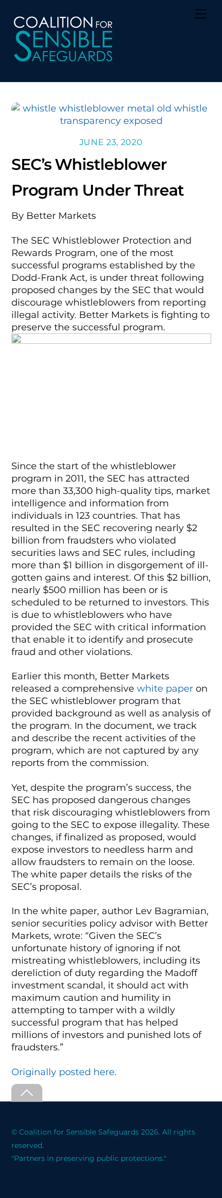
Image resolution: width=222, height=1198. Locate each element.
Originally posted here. (64, 1072)
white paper (165, 688)
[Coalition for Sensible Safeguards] (63, 59)
